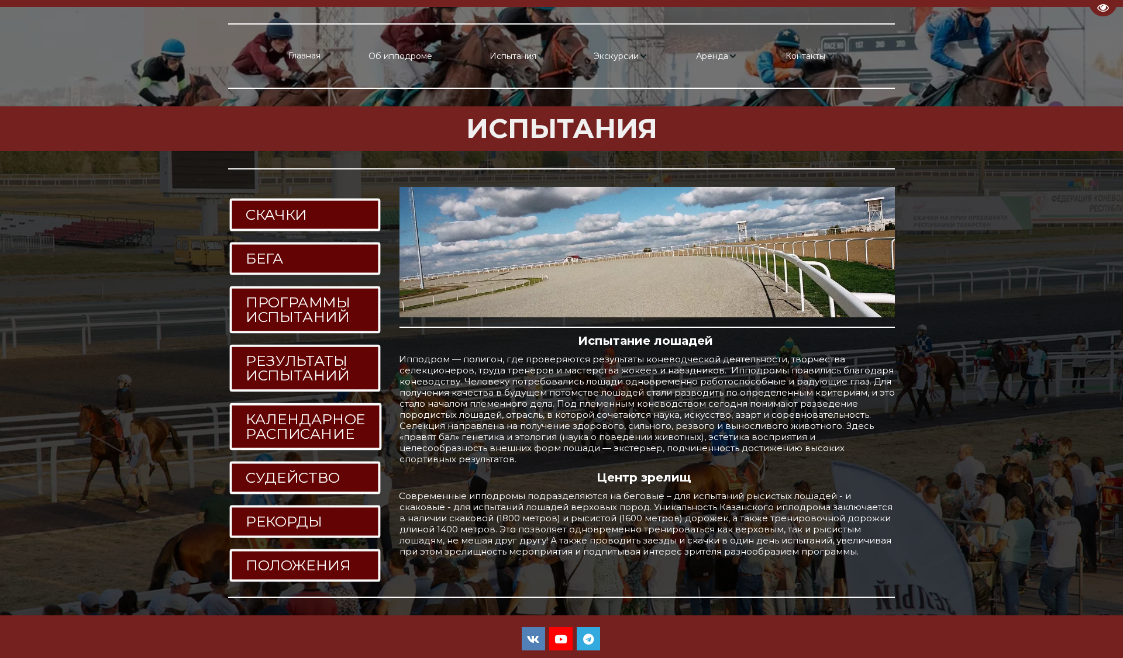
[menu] (561, 56)
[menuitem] (304, 56)
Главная (304, 55)
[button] (405, 56)
